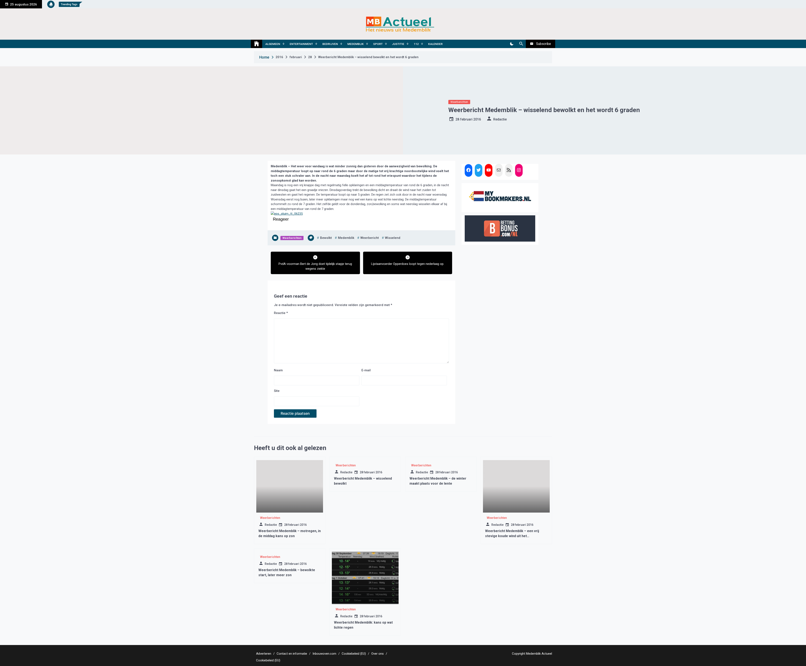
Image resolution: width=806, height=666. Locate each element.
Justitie (398, 44)
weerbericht (369, 238)
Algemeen (272, 44)
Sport (378, 44)
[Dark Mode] (511, 44)
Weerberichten (459, 101)
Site (277, 391)
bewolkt (326, 238)
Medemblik (355, 44)
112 (416, 44)
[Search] (521, 44)
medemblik (346, 238)
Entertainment (301, 44)
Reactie (281, 313)
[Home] (256, 44)
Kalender (435, 44)
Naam (278, 370)
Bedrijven (330, 44)
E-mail (366, 370)
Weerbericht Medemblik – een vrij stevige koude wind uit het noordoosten (512, 536)
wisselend (392, 238)
